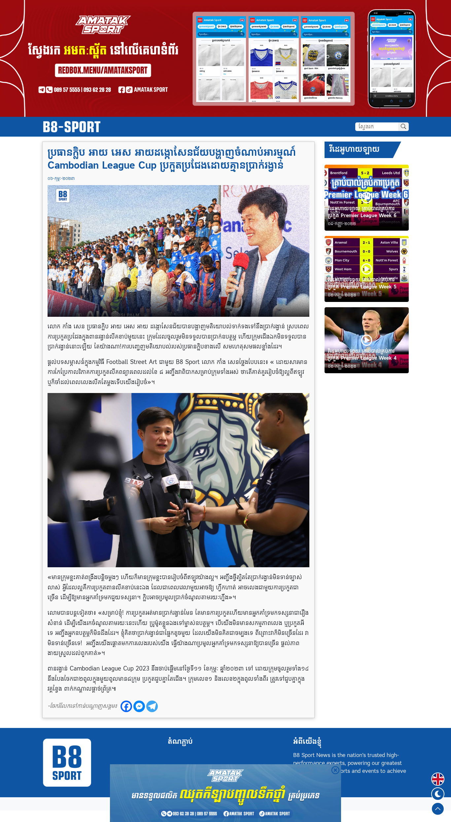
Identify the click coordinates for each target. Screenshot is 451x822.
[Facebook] (126, 706)
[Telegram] (152, 706)
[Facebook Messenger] (139, 706)
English (437, 775)
